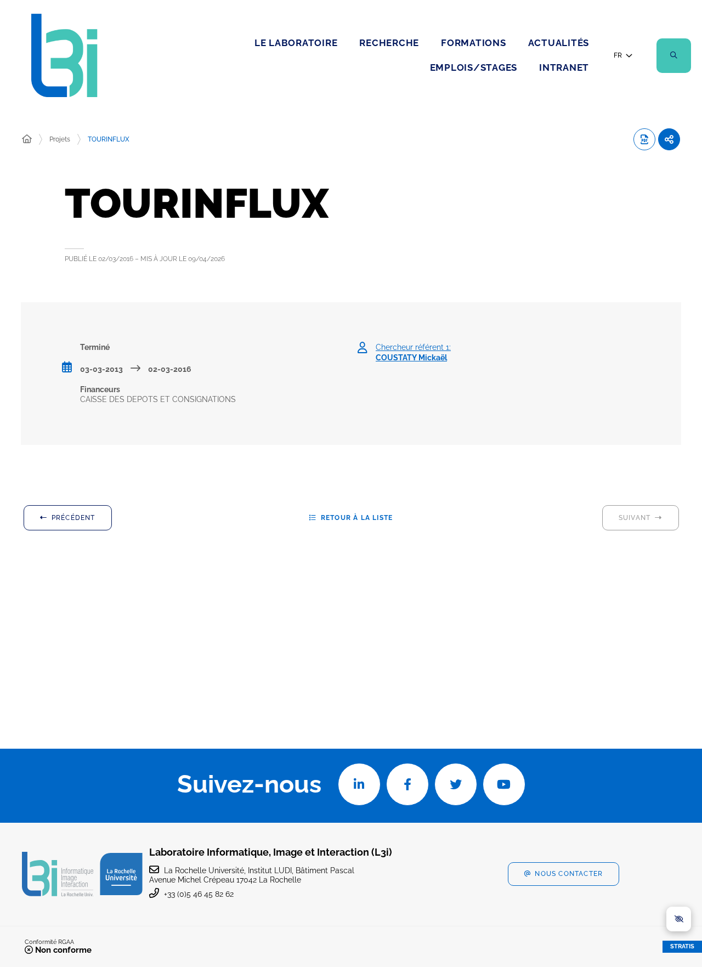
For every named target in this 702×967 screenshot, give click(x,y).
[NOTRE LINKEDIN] (359, 784)
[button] (673, 55)
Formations (473, 42)
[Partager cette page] (669, 139)
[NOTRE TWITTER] (455, 784)
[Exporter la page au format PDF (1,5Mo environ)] (644, 139)
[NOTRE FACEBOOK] (407, 784)
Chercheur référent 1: (413, 352)
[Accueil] (27, 139)
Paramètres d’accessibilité (678, 919)
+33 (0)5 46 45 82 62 (199, 894)
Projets (59, 139)
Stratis (682, 946)
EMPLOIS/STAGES (474, 67)
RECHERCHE (389, 42)
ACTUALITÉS (559, 42)
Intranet (564, 67)
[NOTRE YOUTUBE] (504, 784)
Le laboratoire (296, 42)
